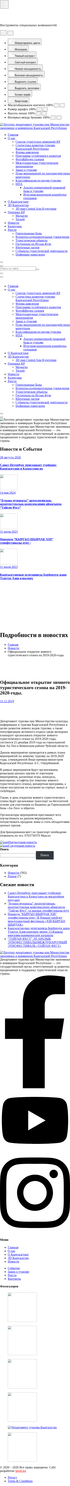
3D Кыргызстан (18, 205)
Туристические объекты (31, 240)
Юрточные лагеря (27, 247)
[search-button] (37, 269)
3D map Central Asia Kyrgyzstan (36, 208)
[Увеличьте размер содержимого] (62, 105)
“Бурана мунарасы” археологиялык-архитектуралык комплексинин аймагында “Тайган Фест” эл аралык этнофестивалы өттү (38, 907)
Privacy (12, 1477)
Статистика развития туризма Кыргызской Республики (35, 147)
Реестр (12, 229)
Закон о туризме (26, 170)
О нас (11, 138)
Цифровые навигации (30, 254)
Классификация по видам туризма (38, 180)
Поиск (4, 849)
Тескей (20, 219)
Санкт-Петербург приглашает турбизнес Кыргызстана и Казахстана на (28, 466)
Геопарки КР (16, 212)
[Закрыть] (10, 33)
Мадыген (22, 215)
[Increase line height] (44, 113)
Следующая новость (21, 845)
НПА (19, 184)
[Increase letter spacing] (58, 118)
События (14, 1268)
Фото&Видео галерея (30, 159)
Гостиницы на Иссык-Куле (33, 244)
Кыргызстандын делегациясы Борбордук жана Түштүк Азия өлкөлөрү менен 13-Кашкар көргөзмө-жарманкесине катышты (39, 931)
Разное (12, 876)
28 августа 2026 (10, 457)
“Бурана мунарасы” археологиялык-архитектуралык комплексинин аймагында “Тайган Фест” (30, 504)
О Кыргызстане (18, 201)
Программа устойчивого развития (38, 155)
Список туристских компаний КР (38, 141)
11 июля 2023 (9, 531)
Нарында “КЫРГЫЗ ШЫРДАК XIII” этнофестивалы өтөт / (26, 541)
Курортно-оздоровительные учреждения (42, 237)
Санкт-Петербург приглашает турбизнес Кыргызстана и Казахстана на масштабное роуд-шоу (36, 896)
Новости (13, 222)
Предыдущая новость (22, 842)
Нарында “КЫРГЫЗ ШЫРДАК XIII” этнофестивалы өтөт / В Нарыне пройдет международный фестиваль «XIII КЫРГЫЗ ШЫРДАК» (36, 919)
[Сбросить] (3, 32)
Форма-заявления (27, 152)
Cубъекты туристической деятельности (42, 251)
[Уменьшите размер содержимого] (56, 105)
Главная (13, 134)
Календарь (15, 226)
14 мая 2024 (8, 492)
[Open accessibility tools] (4, 4)
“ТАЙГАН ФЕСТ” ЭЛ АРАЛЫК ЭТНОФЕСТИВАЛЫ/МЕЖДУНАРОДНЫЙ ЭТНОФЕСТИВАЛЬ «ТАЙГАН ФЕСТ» (37, 942)
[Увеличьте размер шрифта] (45, 109)
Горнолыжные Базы (29, 233)
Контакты (14, 1278)
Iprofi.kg (20, 1470)
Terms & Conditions (20, 1481)
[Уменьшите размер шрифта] (39, 109)
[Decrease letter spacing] (53, 118)
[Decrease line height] (38, 113)
